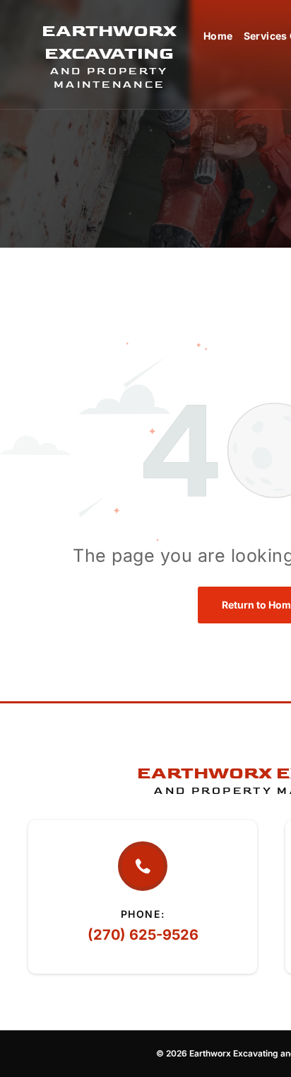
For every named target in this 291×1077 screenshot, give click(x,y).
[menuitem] (213, 36)
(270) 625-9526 (143, 934)
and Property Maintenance (109, 77)
